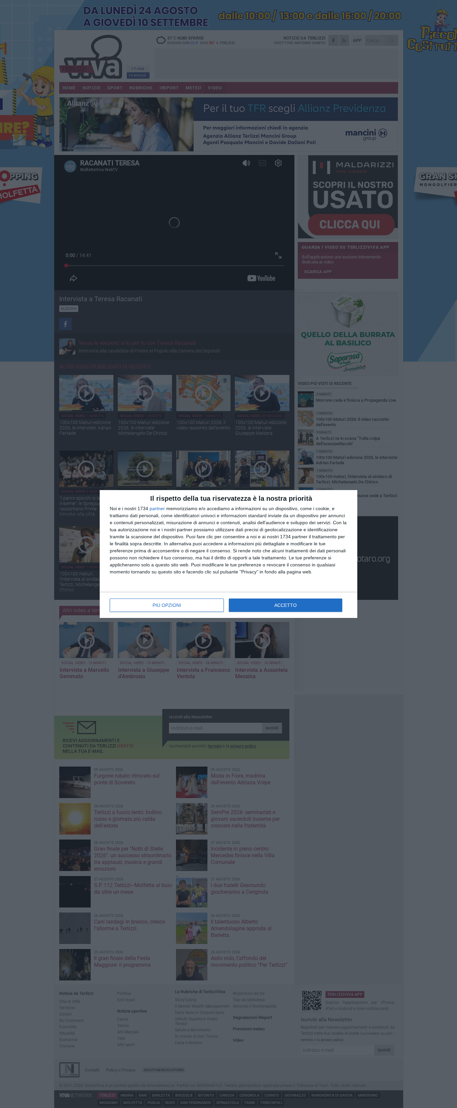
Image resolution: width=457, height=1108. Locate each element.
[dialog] (228, 554)
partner (157, 508)
